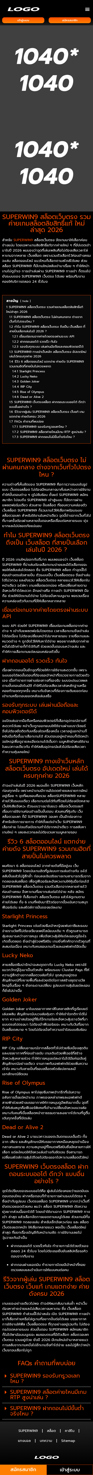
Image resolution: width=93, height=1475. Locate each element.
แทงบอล (24, 1440)
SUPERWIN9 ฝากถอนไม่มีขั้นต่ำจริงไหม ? (47, 1411)
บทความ (46, 1440)
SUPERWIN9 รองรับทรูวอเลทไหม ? (45, 1378)
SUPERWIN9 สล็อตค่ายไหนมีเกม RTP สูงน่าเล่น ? (48, 1395)
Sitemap (68, 1440)
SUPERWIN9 (28, 1430)
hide (25, 301)
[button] (87, 9)
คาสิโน (69, 1430)
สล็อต (51, 1430)
